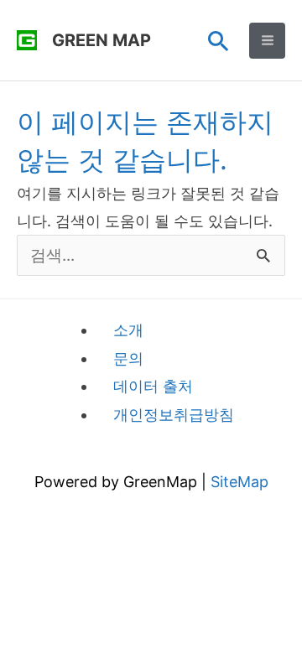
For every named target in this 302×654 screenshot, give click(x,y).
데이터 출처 (153, 386)
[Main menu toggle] (267, 41)
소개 (128, 330)
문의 (128, 358)
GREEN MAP (101, 40)
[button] (218, 40)
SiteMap (239, 481)
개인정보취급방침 (173, 414)
